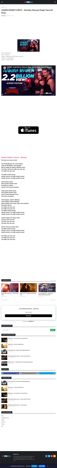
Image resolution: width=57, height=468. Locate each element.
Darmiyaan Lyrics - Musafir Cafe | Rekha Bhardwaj (19, 350)
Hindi (5, 7)
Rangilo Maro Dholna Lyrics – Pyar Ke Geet (17, 405)
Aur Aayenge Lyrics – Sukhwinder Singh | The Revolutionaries (45, 294)
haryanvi (3, 421)
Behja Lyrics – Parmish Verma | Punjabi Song (17, 338)
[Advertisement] (28, 28)
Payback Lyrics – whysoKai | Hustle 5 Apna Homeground (20, 362)
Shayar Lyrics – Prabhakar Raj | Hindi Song (28, 294)
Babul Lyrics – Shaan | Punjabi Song (15, 344)
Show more (53, 280)
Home (2, 7)
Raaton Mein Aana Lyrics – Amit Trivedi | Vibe (9, 294)
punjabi (2, 424)
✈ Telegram (34, 466)
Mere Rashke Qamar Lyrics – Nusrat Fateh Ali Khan (19, 356)
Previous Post (5, 300)
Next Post (53, 300)
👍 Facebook (41, 466)
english (2, 419)
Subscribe (28, 315)
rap (2, 426)
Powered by (25, 321)
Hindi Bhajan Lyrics (5, 417)
